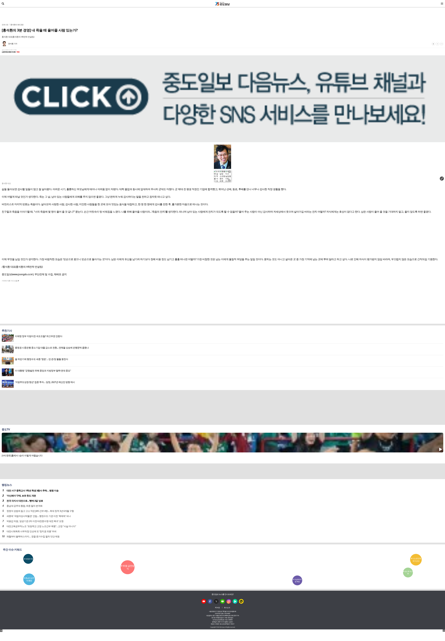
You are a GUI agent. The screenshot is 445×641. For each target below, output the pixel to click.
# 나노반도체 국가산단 (416, 559)
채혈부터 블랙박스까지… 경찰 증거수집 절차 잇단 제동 (33, 536)
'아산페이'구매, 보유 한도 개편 (21, 495)
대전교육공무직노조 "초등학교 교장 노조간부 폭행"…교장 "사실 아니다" (41, 526)
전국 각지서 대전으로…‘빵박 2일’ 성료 (25, 500)
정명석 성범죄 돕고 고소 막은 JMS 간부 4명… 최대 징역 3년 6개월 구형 (40, 510)
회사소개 (227, 607)
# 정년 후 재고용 (408, 572)
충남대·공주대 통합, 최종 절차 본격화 (24, 505)
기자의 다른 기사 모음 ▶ (10, 281)
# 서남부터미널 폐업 (297, 580)
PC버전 (217, 607)
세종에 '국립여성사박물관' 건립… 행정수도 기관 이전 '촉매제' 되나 (39, 516)
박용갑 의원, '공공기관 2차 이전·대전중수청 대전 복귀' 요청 (35, 521)
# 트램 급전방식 (127, 567)
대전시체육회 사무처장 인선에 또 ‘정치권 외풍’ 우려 (31, 531)
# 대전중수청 (28, 559)
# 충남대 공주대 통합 (29, 579)
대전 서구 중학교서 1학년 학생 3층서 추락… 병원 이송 (33, 490)
